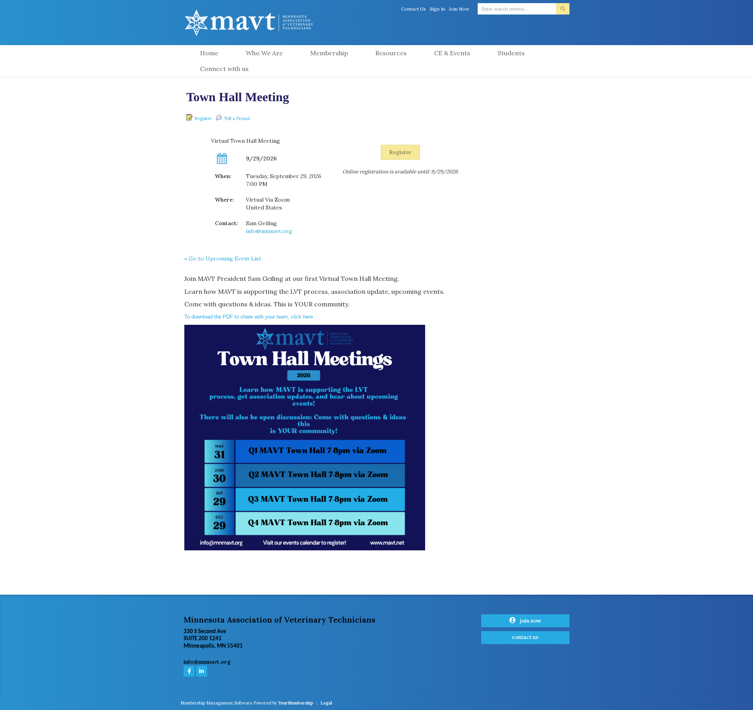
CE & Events (452, 53)
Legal (326, 703)
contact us (525, 637)
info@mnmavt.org (269, 231)
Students (511, 53)
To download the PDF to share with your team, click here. (249, 317)
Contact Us (413, 9)
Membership (329, 53)
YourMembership (295, 703)
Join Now (459, 9)
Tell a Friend (237, 118)
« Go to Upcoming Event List (222, 258)
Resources (391, 53)
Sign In (437, 9)
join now (530, 620)
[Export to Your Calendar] (221, 157)
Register (203, 118)
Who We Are (264, 53)
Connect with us (224, 69)
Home (209, 53)
